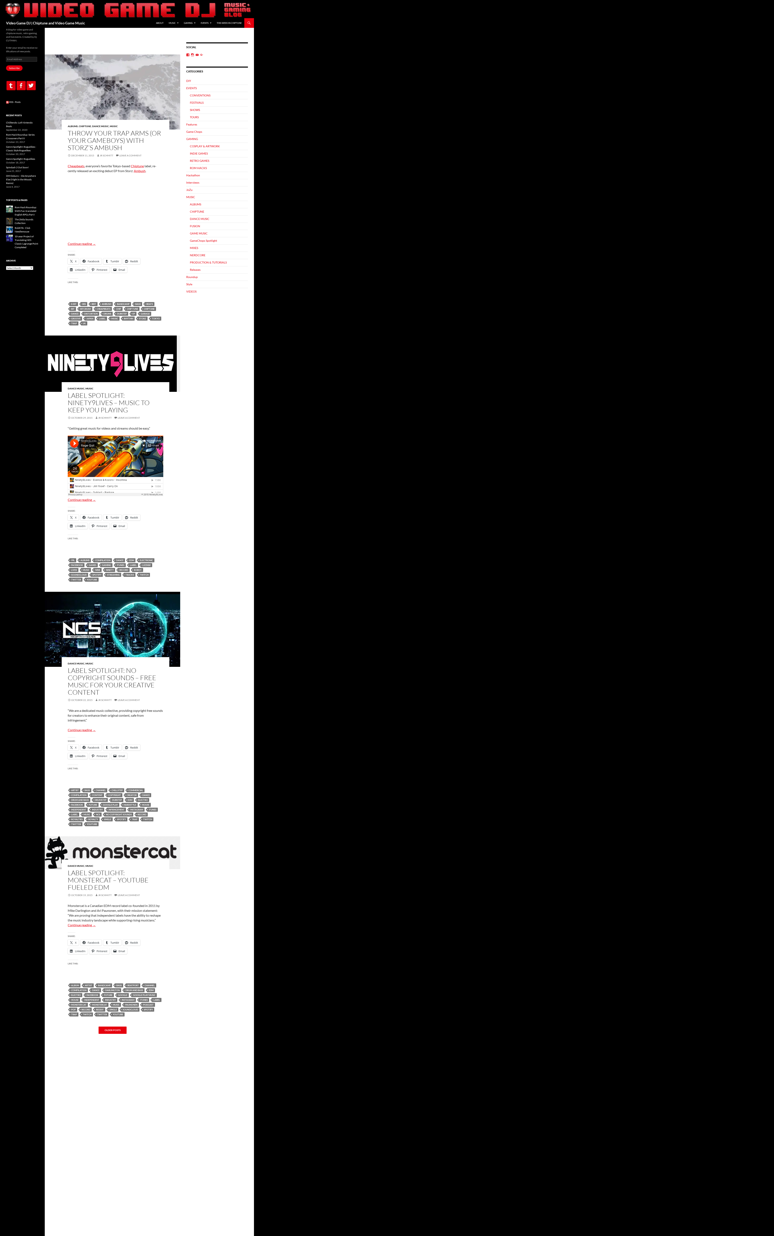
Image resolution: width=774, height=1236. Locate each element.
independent (78, 809)
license (146, 565)
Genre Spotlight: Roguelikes (20, 158)
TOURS (194, 117)
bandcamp (123, 304)
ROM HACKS (198, 168)
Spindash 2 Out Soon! (17, 167)
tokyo (156, 318)
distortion (91, 313)
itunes (120, 565)
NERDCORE (197, 255)
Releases (195, 269)
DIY (188, 81)
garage (145, 313)
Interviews (192, 182)
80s (84, 304)
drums (107, 313)
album (75, 985)
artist (75, 790)
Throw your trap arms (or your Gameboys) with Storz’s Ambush (114, 140)
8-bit (74, 304)
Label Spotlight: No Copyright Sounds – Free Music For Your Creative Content (112, 681)
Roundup (192, 277)
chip (118, 308)
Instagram (136, 809)
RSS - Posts (15, 102)
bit (73, 308)
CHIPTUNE (85, 126)
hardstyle (130, 804)
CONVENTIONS (200, 95)
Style (189, 284)
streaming (113, 574)
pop (73, 1009)
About (159, 23)
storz (142, 318)
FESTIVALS (197, 102)
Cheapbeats (76, 166)
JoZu (189, 189)
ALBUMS (73, 126)
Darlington (112, 990)
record (123, 570)
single (107, 819)
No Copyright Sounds (119, 814)
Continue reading (82, 244)
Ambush (140, 171)
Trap (74, 323)
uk (84, 323)
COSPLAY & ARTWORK (205, 146)
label (102, 318)
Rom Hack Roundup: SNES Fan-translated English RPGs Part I (26, 211)
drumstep (100, 800)
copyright (114, 795)
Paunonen (131, 1004)
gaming (106, 565)
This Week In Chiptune (229, 23)
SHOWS (195, 110)
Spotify (96, 574)
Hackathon (193, 175)
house (145, 804)
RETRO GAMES (199, 160)
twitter (76, 579)
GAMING (188, 23)
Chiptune (137, 166)
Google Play (110, 804)
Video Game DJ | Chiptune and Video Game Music (45, 23)
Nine (97, 570)
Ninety (110, 570)
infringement (116, 809)
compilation (102, 560)
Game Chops (194, 131)
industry (97, 809)
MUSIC (172, 23)
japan (89, 318)
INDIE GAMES (199, 153)
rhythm (128, 318)
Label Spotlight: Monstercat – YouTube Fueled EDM (108, 880)
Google (122, 995)
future (93, 804)
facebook (77, 565)
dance (75, 313)
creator (132, 795)
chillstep (117, 790)
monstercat (99, 1004)
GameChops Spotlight (203, 240)
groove (76, 318)
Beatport (133, 985)
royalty (93, 819)
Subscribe (14, 68)
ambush (106, 304)
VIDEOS (191, 291)
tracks (129, 574)
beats (149, 304)
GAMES (92, 565)
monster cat (78, 1004)
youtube (92, 579)
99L (73, 560)
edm (131, 560)
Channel (101, 790)
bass (138, 304)
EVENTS (205, 23)
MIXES (194, 248)
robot (138, 570)
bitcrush (85, 308)
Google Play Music (144, 995)
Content (97, 795)
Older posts (113, 1030)
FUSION (195, 226)
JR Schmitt (106, 155)
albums (84, 560)
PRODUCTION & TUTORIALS (208, 262)
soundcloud (79, 574)
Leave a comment (130, 155)
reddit (100, 1009)
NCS (98, 814)
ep (133, 313)
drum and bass (80, 800)
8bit (94, 304)
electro (143, 800)
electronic (146, 560)
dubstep (122, 313)
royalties (77, 819)
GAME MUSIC (199, 233)
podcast (148, 1004)
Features (191, 124)
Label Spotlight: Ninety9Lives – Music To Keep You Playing (109, 402)
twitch (144, 574)
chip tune (132, 308)
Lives (74, 570)
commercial (135, 790)
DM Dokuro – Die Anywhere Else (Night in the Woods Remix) (21, 179)
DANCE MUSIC (100, 126)
